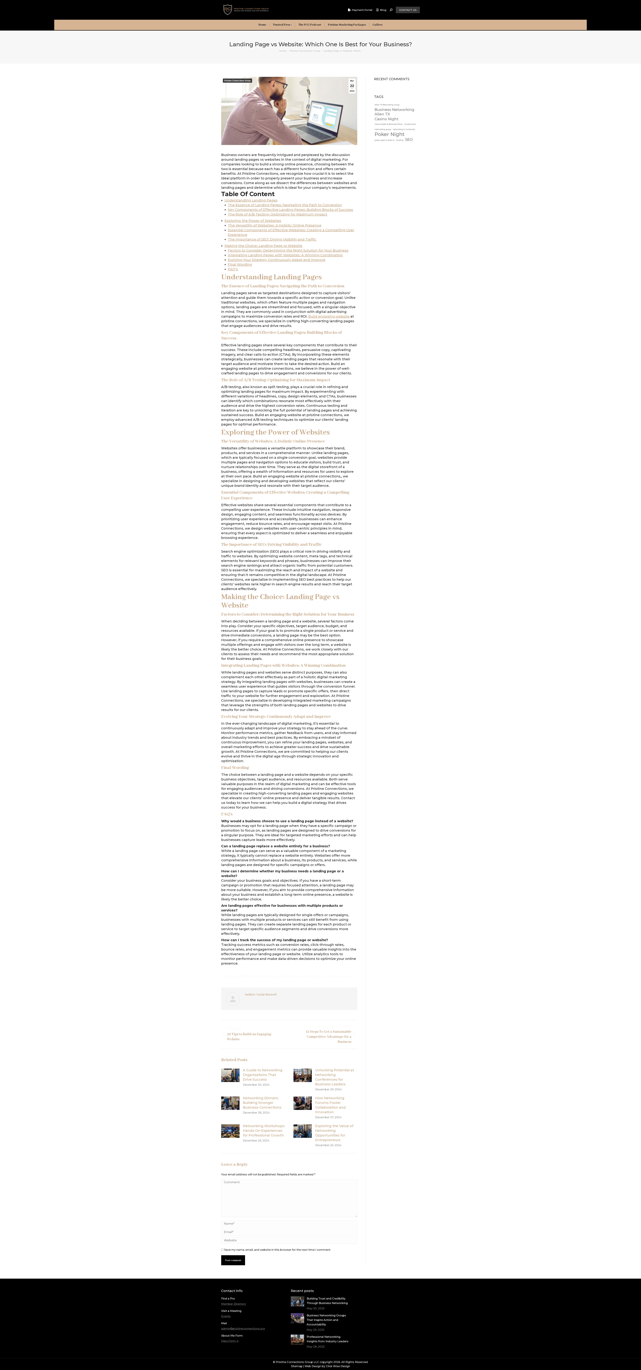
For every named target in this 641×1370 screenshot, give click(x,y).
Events (226, 1316)
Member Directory (233, 1304)
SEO (409, 139)
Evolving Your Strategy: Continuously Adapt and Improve (276, 260)
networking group (383, 129)
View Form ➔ (230, 1341)
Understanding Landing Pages (251, 200)
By (290, 976)
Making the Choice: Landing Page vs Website (263, 246)
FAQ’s (233, 269)
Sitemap (296, 1366)
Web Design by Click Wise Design (327, 1366)
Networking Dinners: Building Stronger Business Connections (262, 1102)
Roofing (399, 140)
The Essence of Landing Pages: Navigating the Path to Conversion (285, 205)
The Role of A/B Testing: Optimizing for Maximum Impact (277, 214)
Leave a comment (340, 976)
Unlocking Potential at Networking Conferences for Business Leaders (334, 1077)
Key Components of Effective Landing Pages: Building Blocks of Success (290, 210)
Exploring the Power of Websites (253, 221)
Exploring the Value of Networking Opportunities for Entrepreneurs (334, 1133)
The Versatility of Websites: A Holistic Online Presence (274, 225)
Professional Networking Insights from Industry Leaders (327, 1339)
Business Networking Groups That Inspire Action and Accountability (326, 1320)
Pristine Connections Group (237, 81)
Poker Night (389, 134)
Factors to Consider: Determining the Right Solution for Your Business (288, 250)
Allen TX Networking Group (387, 105)
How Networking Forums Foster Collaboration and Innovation (330, 1105)
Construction (410, 124)
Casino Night (386, 119)
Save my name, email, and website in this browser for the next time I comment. (277, 1249)
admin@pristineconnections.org (243, 1328)
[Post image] (230, 1075)
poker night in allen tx (384, 140)
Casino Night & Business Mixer (388, 124)
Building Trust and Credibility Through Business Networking (327, 1301)
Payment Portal (362, 10)
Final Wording (240, 264)
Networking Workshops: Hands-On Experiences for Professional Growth (264, 1130)
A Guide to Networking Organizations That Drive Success (262, 1074)
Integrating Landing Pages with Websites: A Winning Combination (285, 255)
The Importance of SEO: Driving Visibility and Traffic (272, 239)
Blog (383, 10)
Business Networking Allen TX (394, 111)
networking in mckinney (404, 129)
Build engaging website (329, 316)
